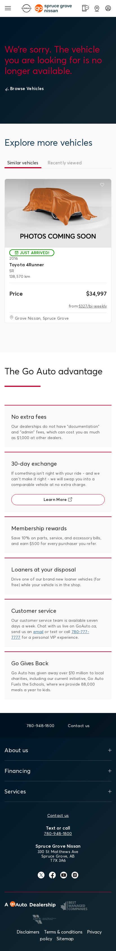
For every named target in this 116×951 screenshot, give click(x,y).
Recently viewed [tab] (65, 162)
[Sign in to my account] (108, 8)
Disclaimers (28, 932)
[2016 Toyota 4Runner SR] (58, 213)
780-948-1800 (58, 833)
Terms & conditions (63, 932)
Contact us (58, 815)
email (38, 631)
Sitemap (65, 938)
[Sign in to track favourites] (103, 185)
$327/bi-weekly (93, 306)
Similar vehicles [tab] (23, 162)
